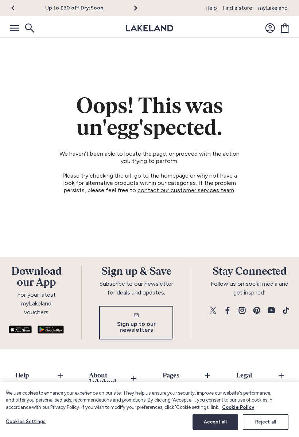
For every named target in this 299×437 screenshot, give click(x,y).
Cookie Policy (238, 407)
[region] (149, 409)
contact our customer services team (185, 190)
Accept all (215, 422)
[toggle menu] (14, 28)
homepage (175, 175)
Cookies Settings (26, 421)
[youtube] (271, 311)
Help (211, 8)
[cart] (285, 28)
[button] (17, 8)
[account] (270, 28)
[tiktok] (285, 311)
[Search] (29, 28)
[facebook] (227, 311)
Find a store (237, 8)
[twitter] (213, 311)
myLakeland (273, 8)
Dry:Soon (92, 8)
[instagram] (242, 311)
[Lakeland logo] (149, 28)
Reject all (265, 422)
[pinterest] (256, 311)
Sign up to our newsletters (136, 326)
